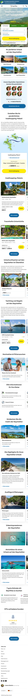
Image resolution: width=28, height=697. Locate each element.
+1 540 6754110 (8, 685)
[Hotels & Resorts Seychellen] (13, 285)
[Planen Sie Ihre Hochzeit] (13, 369)
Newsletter (3, 673)
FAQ (2, 656)
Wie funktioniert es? (14, 157)
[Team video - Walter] (19, 93)
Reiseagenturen (4, 661)
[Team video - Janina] (8, 93)
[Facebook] (1, 681)
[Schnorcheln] (13, 570)
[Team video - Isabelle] (8, 88)
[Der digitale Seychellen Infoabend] (14, 2)
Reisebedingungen (5, 671)
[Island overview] (13, 436)
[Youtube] (6, 681)
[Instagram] (3, 681)
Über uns (3, 648)
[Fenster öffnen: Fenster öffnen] (26, 6)
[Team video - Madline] (14, 88)
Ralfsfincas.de (4, 678)
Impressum (3, 666)
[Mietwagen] (13, 509)
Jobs (2, 675)
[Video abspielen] (23, 238)
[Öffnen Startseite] (14, 6)
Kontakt (3, 653)
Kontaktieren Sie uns (14, 106)
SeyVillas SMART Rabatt (11, 42)
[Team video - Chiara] (19, 88)
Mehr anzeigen (14, 215)
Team (2, 651)
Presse (2, 663)
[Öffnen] (1, 6)
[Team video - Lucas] (14, 93)
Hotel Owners (4, 658)
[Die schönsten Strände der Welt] (13, 473)
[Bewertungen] (14, 45)
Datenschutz (4, 668)
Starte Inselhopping (14, 171)
